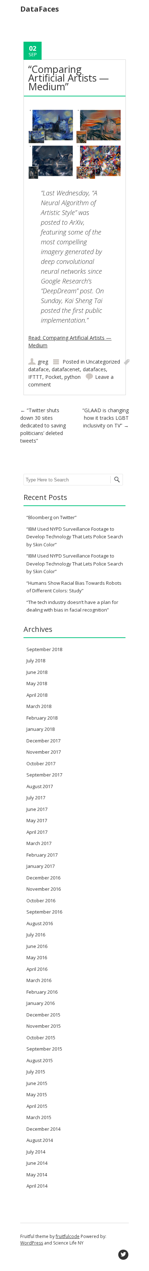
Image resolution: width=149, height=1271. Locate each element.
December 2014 (43, 1129)
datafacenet (66, 369)
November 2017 (43, 752)
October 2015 (40, 1037)
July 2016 (35, 934)
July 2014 (35, 1151)
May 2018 (36, 683)
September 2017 (44, 774)
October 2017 (40, 763)
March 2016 (38, 980)
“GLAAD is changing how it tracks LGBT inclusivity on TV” (105, 418)
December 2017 (43, 740)
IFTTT (35, 376)
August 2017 (39, 786)
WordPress (31, 1243)
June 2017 (36, 809)
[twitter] (123, 1254)
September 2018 (44, 649)
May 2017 (36, 820)
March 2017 (38, 843)
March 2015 (38, 1117)
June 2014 (36, 1163)
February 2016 (42, 992)
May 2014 (36, 1174)
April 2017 (36, 832)
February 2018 (42, 718)
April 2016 (36, 969)
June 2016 (36, 946)
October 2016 (40, 900)
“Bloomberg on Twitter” (51, 517)
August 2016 (39, 923)
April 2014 (36, 1186)
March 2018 (38, 706)
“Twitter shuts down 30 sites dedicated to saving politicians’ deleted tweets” (43, 425)
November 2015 (43, 1026)
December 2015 (43, 1014)
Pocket (53, 376)
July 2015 (35, 1071)
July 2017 (35, 797)
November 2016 (43, 889)
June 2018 (36, 672)
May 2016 (36, 957)
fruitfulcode (68, 1236)
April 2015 (36, 1106)
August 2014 (39, 1140)
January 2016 (40, 1003)
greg (43, 361)
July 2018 (35, 660)
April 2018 (36, 695)
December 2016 (43, 877)
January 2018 (40, 729)
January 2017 (40, 866)
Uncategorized (103, 361)
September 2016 (44, 911)
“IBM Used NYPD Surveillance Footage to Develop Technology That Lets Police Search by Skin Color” (74, 537)
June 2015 (36, 1083)
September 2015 (44, 1049)
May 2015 (36, 1094)
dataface (38, 369)
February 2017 (42, 855)
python (72, 376)
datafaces (94, 369)
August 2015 (39, 1060)
